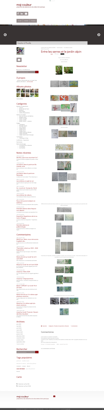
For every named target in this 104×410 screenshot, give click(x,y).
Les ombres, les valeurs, (24, 195)
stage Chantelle (23, 133)
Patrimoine (19, 142)
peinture (18, 361)
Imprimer (44, 326)
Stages (18, 123)
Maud (18, 265)
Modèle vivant (22, 117)
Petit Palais (22, 111)
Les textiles (22, 148)
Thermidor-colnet (22, 248)
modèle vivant (25, 361)
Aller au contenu (4, 2)
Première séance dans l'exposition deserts (26, 209)
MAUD (18, 239)
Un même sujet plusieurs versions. (27, 295)
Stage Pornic (22, 129)
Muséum (21, 110)
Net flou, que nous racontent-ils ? (27, 157)
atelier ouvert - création (25, 121)
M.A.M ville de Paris (24, 109)
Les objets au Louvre (68, 47)
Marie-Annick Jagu (21, 144)
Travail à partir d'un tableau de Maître (48, 47)
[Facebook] (18, 14)
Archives (26, 20)
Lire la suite (30, 81)
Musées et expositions (22, 106)
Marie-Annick (20, 257)
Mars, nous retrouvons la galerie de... (27, 240)
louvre (18, 371)
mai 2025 (18, 326)
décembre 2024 (20, 336)
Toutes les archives (20, 344)
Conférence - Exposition (22, 140)
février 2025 (19, 332)
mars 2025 (19, 330)
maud (18, 272)
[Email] (26, 14)
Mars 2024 (26, 272)
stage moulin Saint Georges (26, 135)
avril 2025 (18, 328)
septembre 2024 (20, 342)
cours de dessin (20, 368)
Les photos (22, 146)
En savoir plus (67, 409)
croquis (24, 366)
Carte (19, 377)
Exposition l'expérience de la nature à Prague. (26, 217)
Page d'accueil (59, 47)
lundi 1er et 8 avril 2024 (30, 265)
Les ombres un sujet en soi (25, 181)
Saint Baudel (22, 127)
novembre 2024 (20, 338)
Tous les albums (19, 98)
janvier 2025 (19, 334)
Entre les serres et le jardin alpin (61, 51)
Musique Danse (23, 125)
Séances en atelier (21, 114)
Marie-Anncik (20, 294)
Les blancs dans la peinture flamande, (25, 174)
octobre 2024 (19, 340)
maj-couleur (23, 4)
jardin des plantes (31, 363)
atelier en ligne (23, 118)
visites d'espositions (24, 112)
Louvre (21, 107)
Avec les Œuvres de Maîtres (26, 116)
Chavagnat (22, 124)
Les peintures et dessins (25, 145)
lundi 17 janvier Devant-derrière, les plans (27, 313)
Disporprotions (28, 279)
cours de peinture (30, 368)
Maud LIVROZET (21, 286)
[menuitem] (19, 21)
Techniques (19, 137)
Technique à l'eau (23, 138)
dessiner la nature (21, 363)
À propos (33, 20)
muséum (18, 366)
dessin (28, 366)
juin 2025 (18, 324)
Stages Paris (22, 131)
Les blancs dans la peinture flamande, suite (26, 165)
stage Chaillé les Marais (25, 132)
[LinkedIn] (22, 14)
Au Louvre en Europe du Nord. (26, 188)
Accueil (19, 20)
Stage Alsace (22, 128)
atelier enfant (22, 120)
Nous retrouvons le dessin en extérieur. (25, 202)
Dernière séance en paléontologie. (22, 226)
